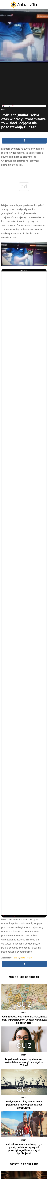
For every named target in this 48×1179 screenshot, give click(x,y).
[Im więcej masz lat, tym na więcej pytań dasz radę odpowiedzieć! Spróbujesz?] (24, 1082)
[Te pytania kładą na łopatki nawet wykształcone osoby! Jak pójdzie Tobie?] (24, 1039)
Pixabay (16, 958)
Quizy (23, 1012)
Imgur (22, 958)
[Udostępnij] (24, 141)
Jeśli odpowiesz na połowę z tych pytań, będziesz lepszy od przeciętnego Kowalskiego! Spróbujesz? (24, 1149)
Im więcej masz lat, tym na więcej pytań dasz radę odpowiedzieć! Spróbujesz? (24, 1104)
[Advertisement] (24, 86)
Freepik (29, 958)
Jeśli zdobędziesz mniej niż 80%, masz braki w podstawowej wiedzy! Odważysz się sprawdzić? (24, 1019)
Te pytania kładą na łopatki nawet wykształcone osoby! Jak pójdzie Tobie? (24, 1062)
